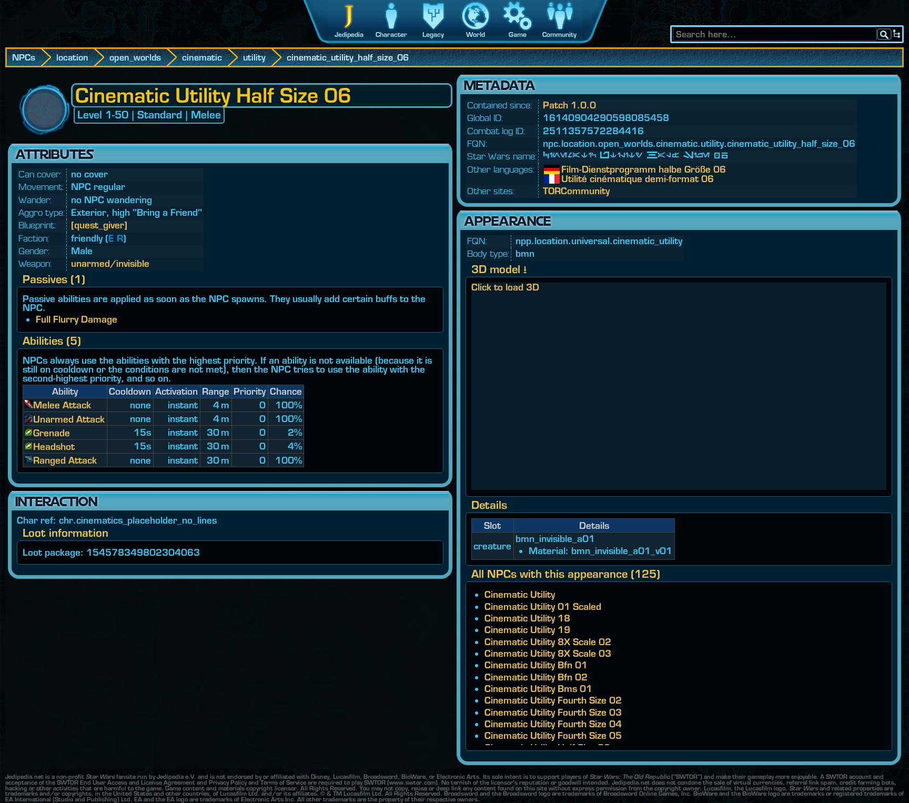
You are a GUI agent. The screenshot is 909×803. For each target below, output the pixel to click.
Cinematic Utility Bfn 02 (536, 676)
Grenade (51, 432)
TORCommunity (576, 190)
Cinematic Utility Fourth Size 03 (553, 712)
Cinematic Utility (519, 594)
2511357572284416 (593, 130)
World (475, 34)
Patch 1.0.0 (569, 105)
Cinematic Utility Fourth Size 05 (553, 735)
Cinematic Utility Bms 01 (538, 688)
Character (391, 34)
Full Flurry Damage (76, 319)
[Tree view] (897, 34)
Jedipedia (349, 34)
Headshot (54, 446)
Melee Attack (62, 404)
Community (559, 34)
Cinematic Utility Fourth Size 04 (553, 723)
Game (518, 34)
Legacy (433, 34)
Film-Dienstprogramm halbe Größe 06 (569, 169)
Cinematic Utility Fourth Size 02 (553, 700)
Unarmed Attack (69, 419)
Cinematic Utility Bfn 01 (536, 664)
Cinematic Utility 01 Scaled (542, 606)
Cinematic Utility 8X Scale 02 (547, 641)
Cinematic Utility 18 (527, 618)
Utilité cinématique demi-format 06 (569, 179)
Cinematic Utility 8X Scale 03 (547, 653)
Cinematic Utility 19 (527, 629)
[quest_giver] (99, 224)
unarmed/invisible (110, 263)
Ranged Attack (65, 460)
